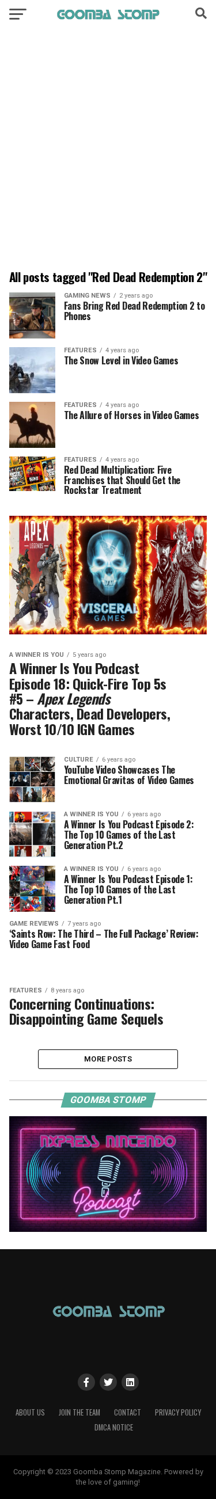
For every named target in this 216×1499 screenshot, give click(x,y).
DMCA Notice (113, 1427)
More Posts (108, 1059)
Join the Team (79, 1412)
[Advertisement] (108, 151)
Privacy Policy (178, 1412)
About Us (30, 1412)
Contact (127, 1412)
